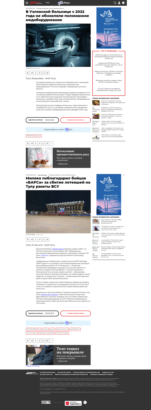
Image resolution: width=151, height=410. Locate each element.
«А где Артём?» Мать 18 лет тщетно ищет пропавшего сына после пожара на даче (112, 241)
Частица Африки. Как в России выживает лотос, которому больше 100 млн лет (112, 255)
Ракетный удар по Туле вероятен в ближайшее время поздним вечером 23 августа (109, 56)
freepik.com (36, 68)
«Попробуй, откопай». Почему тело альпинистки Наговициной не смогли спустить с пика (112, 228)
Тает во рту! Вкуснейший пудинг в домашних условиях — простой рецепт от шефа (112, 116)
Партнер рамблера (57, 402)
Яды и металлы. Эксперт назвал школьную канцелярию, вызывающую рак (111, 221)
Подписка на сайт (108, 372)
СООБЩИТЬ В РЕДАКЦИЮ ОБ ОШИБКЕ (101, 374)
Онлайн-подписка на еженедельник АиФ (86, 372)
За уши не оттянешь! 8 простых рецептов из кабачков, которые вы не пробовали (113, 102)
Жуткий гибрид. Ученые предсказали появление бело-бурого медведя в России (113, 248)
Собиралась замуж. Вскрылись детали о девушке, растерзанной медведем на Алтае (111, 109)
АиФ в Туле (39, 234)
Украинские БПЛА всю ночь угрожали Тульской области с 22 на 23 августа (108, 65)
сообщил (44, 255)
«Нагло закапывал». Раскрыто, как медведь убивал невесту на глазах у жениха (112, 129)
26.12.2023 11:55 (30, 8)
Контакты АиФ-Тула (46, 374)
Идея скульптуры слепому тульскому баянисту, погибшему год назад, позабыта (109, 73)
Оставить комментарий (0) (75, 120)
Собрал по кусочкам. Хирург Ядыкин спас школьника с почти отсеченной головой (113, 235)
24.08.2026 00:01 (31, 175)
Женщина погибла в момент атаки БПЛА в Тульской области (109, 81)
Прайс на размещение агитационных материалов (71, 374)
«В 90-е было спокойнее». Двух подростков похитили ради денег (112, 135)
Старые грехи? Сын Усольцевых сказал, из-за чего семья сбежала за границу (112, 123)
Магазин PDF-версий (64, 372)
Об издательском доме (47, 372)
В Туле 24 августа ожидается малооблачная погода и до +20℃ (109, 89)
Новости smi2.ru (32, 169)
